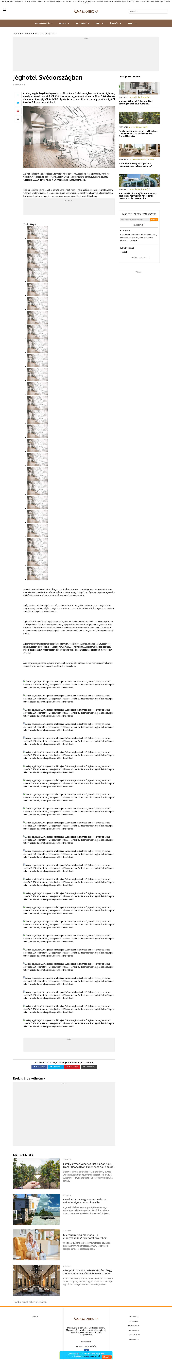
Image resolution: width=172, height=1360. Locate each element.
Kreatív (62, 23)
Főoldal (17, 33)
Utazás (138, 272)
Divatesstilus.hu (133, 1330)
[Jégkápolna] (37, 579)
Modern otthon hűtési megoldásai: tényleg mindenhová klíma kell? (136, 102)
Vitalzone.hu (133, 1321)
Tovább (133, 240)
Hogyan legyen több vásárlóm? (86, 1346)
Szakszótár (138, 225)
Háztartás (81, 23)
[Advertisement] (86, 54)
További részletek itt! (91, 1356)
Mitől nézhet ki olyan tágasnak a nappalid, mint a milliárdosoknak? (135, 164)
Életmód (114, 23)
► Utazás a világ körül (44, 33)
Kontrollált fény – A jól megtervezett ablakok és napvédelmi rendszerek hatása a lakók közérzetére (138, 196)
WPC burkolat (127, 248)
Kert (98, 23)
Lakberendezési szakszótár (139, 214)
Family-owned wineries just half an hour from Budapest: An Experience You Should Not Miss (138, 133)
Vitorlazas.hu (134, 1316)
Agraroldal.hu (134, 1339)
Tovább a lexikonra (139, 258)
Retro (131, 23)
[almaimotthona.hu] (86, 11)
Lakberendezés (42, 23)
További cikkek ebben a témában (30, 1302)
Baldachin (125, 230)
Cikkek (27, 33)
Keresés (154, 220)
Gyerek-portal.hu (134, 1334)
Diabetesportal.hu (134, 1325)
